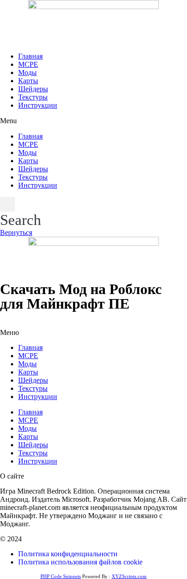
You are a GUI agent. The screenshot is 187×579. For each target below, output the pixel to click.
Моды (27, 72)
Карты (28, 81)
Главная (30, 56)
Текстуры (33, 97)
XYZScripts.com (129, 576)
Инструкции (37, 105)
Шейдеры (33, 89)
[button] (93, 121)
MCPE (28, 64)
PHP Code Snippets (60, 576)
